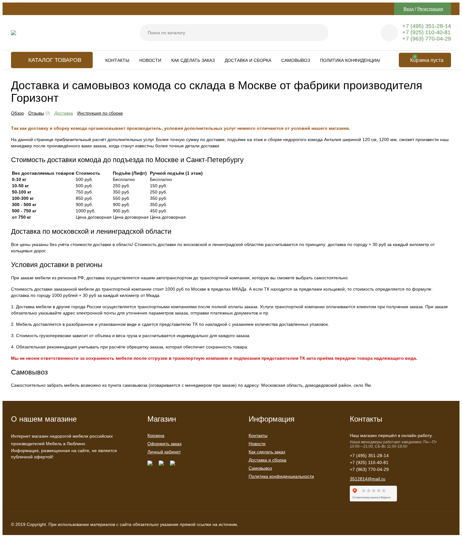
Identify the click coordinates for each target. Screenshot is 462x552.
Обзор (17, 113)
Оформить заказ (164, 443)
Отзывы (36, 113)
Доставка (63, 113)
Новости (150, 60)
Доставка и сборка (248, 60)
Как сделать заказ (193, 60)
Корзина (155, 435)
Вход (409, 8)
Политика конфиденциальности (360, 60)
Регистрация (430, 8)
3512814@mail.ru (367, 478)
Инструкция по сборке (100, 113)
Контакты (117, 60)
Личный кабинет (164, 451)
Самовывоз (295, 60)
